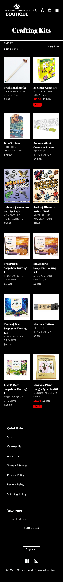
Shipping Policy (16, 494)
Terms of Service (17, 465)
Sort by (8, 43)
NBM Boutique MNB (25, 570)
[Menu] (57, 10)
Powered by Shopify (47, 570)
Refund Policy (15, 484)
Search (11, 437)
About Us (13, 456)
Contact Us (14, 446)
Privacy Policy (15, 475)
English (30, 549)
